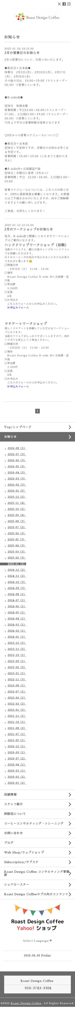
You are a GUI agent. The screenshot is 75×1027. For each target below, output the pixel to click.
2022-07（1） (17, 691)
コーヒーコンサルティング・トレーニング (34, 823)
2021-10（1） (17, 722)
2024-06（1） (17, 606)
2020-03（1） (17, 771)
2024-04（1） (17, 618)
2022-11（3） (17, 679)
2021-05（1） (17, 740)
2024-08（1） (17, 594)
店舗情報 (10, 794)
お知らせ (10, 436)
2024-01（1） (17, 637)
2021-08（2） (17, 728)
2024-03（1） (17, 624)
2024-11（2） (17, 576)
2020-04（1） (17, 764)
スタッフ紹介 (13, 804)
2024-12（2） (17, 570)
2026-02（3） (17, 484)
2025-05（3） (17, 539)
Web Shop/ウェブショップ (24, 852)
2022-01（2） (17, 710)
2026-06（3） (17, 460)
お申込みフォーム (18, 307)
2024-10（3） (17, 582)
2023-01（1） (17, 673)
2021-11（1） (17, 716)
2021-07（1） (17, 734)
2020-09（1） (17, 752)
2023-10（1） (17, 655)
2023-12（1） (17, 643)
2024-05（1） (17, 612)
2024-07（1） (17, 600)
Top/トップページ (17, 427)
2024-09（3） (17, 588)
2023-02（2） (17, 667)
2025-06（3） (17, 533)
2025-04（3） (17, 545)
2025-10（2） (17, 509)
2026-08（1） (17, 448)
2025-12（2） (17, 497)
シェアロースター (16, 884)
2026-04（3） (17, 472)
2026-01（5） (17, 491)
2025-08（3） (17, 521)
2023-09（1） (17, 661)
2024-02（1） (17, 631)
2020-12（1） (17, 746)
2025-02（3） (17, 558)
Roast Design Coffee (26, 1003)
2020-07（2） (17, 758)
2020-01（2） (17, 783)
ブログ (9, 842)
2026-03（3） (17, 478)
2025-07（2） (17, 527)
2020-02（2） (17, 777)
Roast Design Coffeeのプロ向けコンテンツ (36, 894)
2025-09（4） (17, 515)
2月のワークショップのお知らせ (29, 229)
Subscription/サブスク (21, 862)
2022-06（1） (17, 697)
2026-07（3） (17, 454)
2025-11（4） (17, 503)
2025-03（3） (17, 551)
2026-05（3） (17, 466)
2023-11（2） (17, 649)
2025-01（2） (17, 564)
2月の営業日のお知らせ (22, 52)
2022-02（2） (17, 704)
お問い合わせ (13, 833)
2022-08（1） (17, 685)
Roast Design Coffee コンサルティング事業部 (36, 873)
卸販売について (15, 813)
